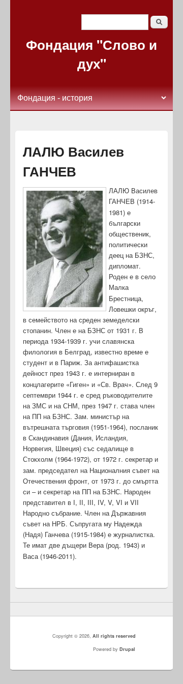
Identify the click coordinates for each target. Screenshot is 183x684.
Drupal (127, 649)
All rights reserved (114, 636)
